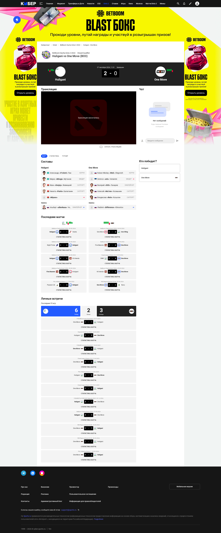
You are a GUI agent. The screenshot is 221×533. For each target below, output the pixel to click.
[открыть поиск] (178, 4)
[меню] (41, 4)
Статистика (54, 156)
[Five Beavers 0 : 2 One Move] (171, 70)
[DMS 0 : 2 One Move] (169, 70)
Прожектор (74, 487)
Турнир (65, 156)
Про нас (24, 487)
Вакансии (45, 487)
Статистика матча (63, 237)
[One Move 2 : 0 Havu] (167, 70)
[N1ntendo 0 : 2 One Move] (168, 70)
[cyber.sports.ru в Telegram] (24, 474)
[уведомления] (184, 4)
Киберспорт (45, 45)
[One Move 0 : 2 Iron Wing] (172, 71)
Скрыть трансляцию (112, 147)
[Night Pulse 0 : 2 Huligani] (52, 70)
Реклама (45, 494)
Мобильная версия (185, 487)
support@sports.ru (68, 510)
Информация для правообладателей (85, 501)
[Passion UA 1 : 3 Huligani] (48, 70)
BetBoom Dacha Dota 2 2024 (70, 45)
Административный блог (51, 501)
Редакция (25, 494)
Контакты (25, 501)
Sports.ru (27, 516)
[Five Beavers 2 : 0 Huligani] (49, 71)
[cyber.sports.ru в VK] (33, 474)
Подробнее (98, 519)
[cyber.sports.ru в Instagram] (42, 474)
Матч (44, 156)
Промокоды (113, 487)
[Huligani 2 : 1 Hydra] (53, 70)
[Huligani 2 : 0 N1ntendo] (51, 70)
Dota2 (55, 45)
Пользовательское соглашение (82, 494)
